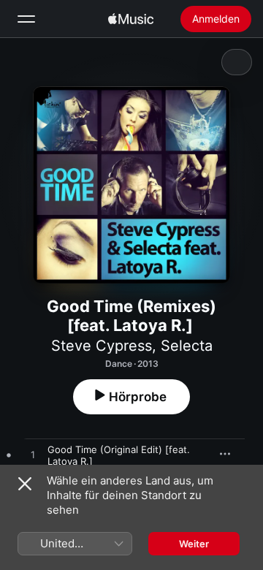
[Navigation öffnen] (26, 19)
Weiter (194, 544)
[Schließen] (24, 483)
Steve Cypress (101, 345)
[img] (130, 19)
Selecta (187, 345)
